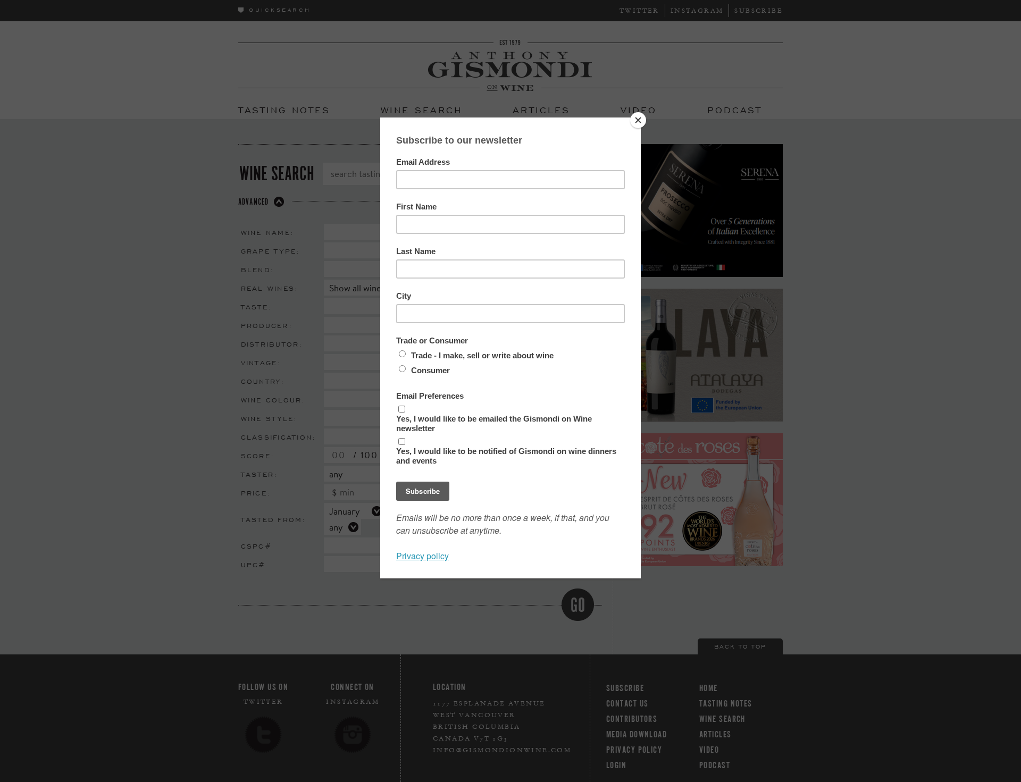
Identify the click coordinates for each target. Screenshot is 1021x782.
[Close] (638, 120)
